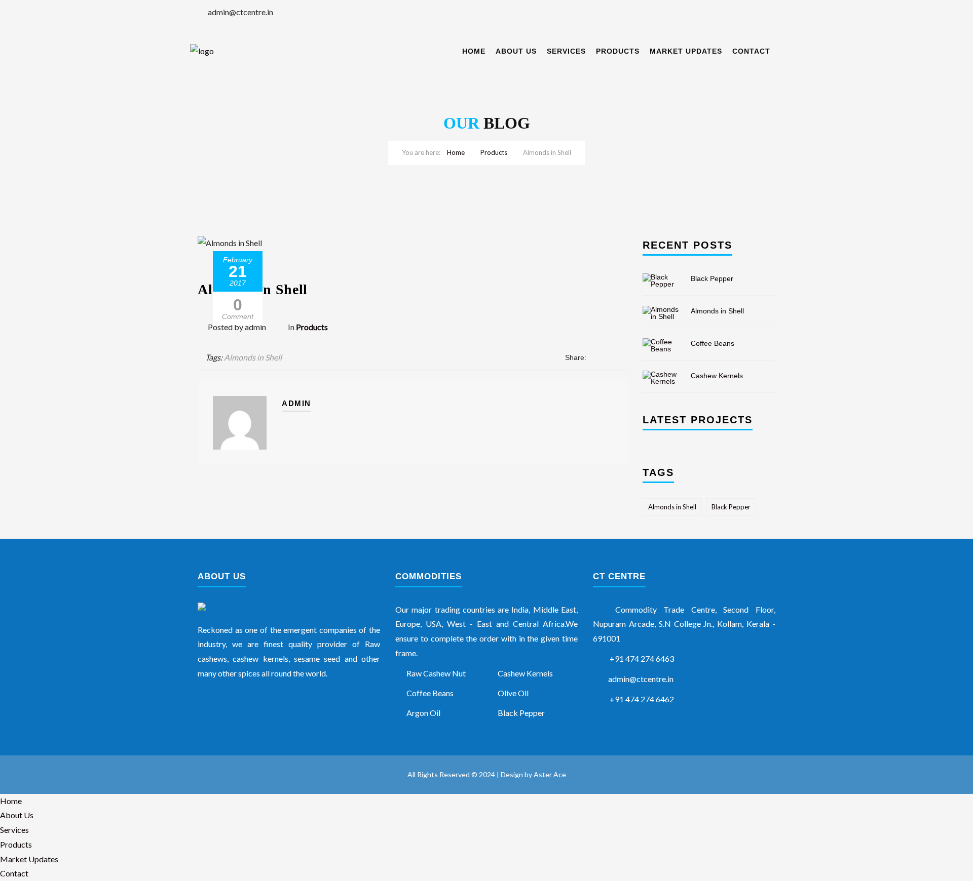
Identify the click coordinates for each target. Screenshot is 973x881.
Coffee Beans (712, 343)
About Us (516, 51)
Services (566, 51)
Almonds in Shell (253, 357)
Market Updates (686, 51)
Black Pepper (712, 278)
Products (618, 51)
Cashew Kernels (717, 376)
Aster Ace (550, 774)
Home (473, 51)
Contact (751, 51)
